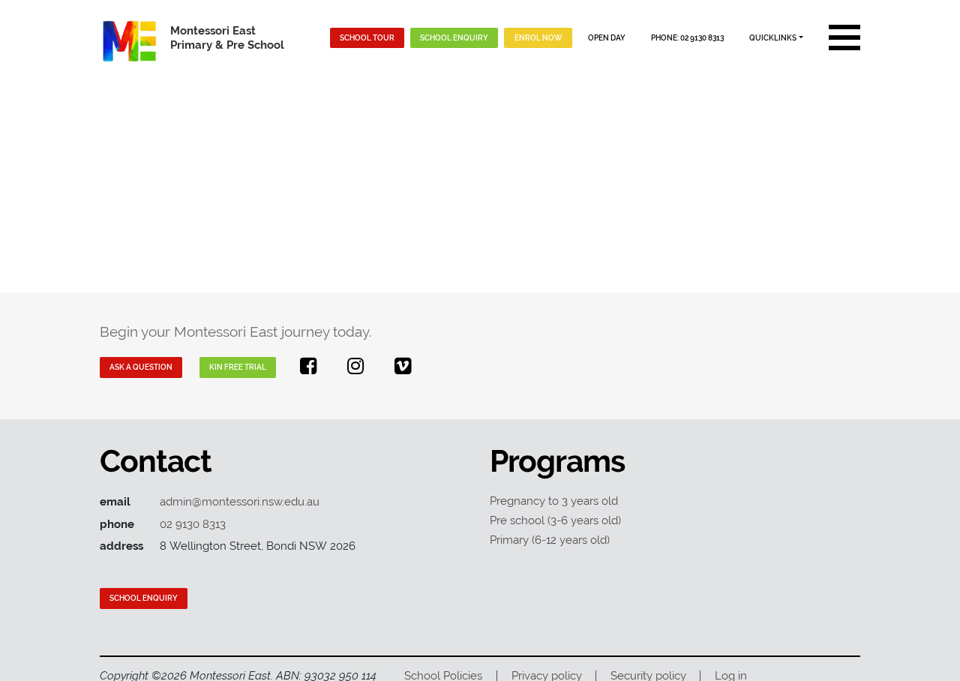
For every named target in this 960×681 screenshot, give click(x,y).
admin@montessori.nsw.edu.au (240, 501)
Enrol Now (538, 37)
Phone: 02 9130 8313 (687, 37)
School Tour (367, 37)
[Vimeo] (403, 366)
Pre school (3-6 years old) (555, 520)
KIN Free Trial (237, 366)
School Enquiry (454, 37)
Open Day (607, 37)
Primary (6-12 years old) (550, 539)
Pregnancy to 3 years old (554, 500)
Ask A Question (141, 366)
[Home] (129, 37)
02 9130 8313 (193, 524)
